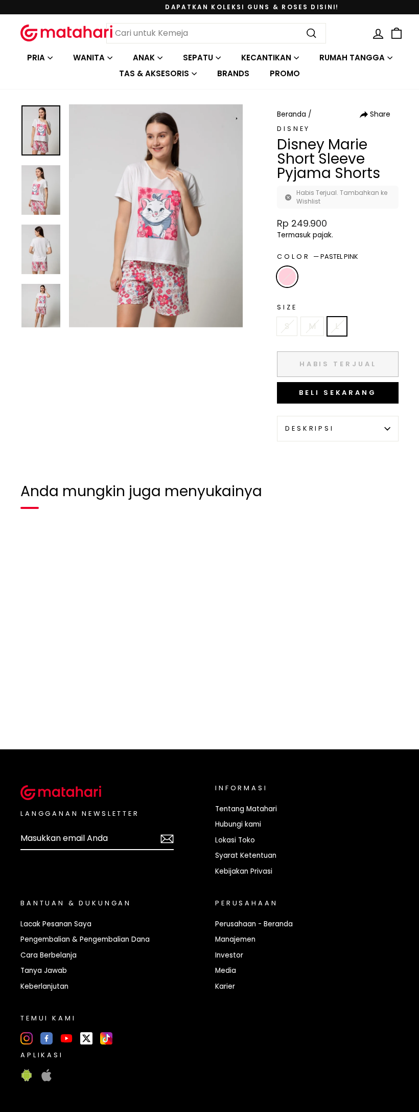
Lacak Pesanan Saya (55, 924)
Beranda (291, 114)
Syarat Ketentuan (245, 855)
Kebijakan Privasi (243, 871)
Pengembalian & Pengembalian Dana (85, 939)
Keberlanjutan (44, 986)
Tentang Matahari (246, 809)
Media (225, 970)
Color (317, 256)
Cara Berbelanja (48, 955)
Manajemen (235, 939)
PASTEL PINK (287, 276)
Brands (233, 73)
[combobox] (216, 33)
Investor (229, 955)
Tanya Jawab (43, 970)
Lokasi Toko (235, 840)
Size (287, 307)
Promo (285, 73)
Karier (225, 986)
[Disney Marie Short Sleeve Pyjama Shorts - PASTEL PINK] (35, 706)
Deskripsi (309, 428)
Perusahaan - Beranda (254, 924)
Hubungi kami (238, 824)
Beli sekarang (338, 392)
